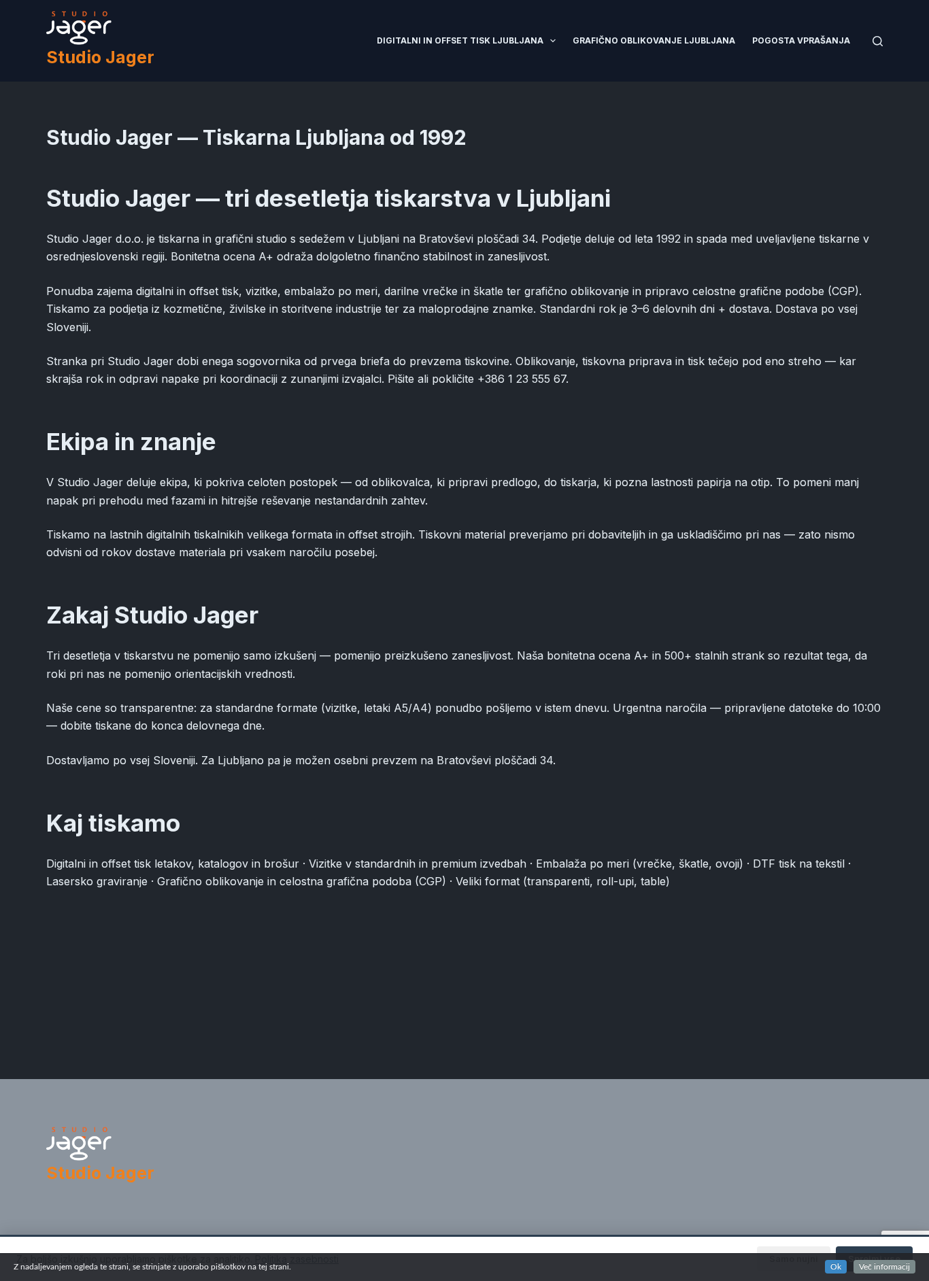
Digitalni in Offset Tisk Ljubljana (460, 40)
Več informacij (884, 1267)
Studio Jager (100, 57)
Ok (835, 1267)
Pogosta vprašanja (801, 40)
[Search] (878, 41)
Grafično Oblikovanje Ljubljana (654, 40)
